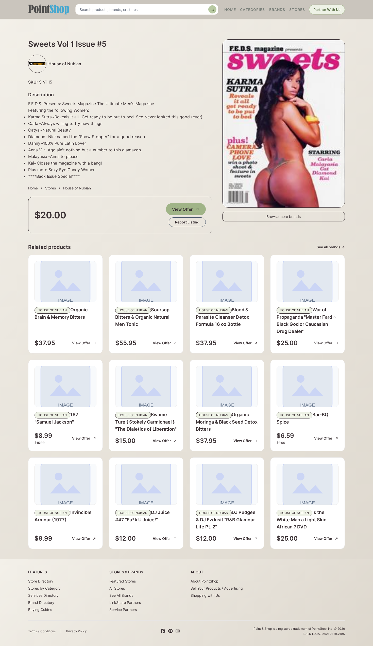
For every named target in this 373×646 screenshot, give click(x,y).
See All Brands (121, 595)
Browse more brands (283, 216)
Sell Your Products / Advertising (217, 588)
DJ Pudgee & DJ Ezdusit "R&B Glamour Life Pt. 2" (226, 519)
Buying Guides (40, 609)
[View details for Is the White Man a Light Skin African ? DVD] (307, 484)
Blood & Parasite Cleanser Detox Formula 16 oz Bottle (222, 317)
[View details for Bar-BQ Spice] (307, 386)
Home (230, 9)
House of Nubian (77, 188)
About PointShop (204, 581)
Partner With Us (327, 9)
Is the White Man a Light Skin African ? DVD (302, 519)
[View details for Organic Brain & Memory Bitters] (65, 281)
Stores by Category (44, 588)
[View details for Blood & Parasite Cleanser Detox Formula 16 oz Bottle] (227, 281)
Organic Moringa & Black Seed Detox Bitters (227, 422)
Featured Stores (122, 581)
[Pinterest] (170, 631)
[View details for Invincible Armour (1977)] (65, 484)
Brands (277, 9)
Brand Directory (41, 602)
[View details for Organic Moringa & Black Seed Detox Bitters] (227, 386)
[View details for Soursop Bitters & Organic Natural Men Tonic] (146, 281)
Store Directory (40, 581)
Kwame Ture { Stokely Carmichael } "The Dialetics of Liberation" (146, 422)
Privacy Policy (76, 631)
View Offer (182, 209)
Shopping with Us (205, 595)
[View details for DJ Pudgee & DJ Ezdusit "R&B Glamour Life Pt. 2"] (227, 484)
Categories (252, 9)
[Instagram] (178, 631)
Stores (297, 9)
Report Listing (187, 222)
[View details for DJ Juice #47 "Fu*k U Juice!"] (146, 484)
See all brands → (331, 247)
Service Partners (123, 609)
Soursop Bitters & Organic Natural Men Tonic (142, 317)
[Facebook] (163, 631)
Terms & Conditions (42, 631)
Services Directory (43, 595)
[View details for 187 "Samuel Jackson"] (65, 386)
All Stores (117, 588)
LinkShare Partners (125, 602)
